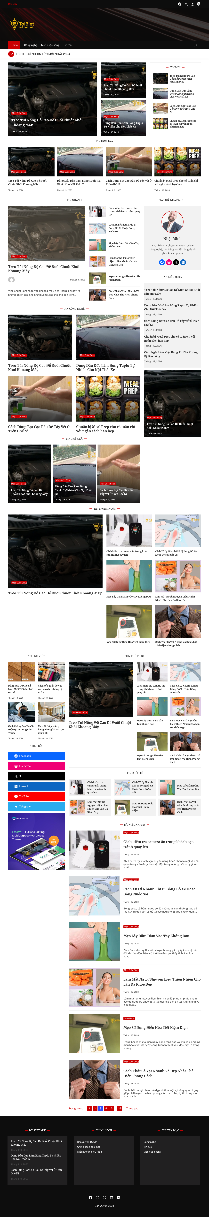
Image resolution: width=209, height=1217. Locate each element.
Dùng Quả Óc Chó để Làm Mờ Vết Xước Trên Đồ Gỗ (21, 689)
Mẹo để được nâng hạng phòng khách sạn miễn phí (51, 729)
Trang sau (132, 1108)
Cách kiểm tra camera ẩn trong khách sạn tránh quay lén (124, 211)
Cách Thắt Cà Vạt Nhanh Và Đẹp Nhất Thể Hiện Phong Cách (124, 295)
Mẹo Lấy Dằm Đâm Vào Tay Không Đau (128, 596)
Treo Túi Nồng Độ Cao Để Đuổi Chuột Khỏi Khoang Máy (182, 78)
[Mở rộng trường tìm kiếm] (195, 45)
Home (14, 45)
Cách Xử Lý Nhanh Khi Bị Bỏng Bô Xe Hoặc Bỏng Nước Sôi (122, 228)
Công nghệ (150, 1142)
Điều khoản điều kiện (89, 1151)
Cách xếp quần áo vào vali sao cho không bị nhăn (50, 689)
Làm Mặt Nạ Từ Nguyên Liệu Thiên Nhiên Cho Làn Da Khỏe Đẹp (123, 261)
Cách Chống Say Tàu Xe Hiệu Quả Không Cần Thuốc (21, 729)
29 (119, 1108)
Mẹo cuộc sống (152, 1151)
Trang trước (76, 1108)
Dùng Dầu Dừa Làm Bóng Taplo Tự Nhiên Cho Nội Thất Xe (182, 93)
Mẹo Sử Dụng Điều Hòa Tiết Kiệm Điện (128, 642)
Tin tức (148, 1146)
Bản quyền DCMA (87, 1142)
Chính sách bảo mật (88, 1146)
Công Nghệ (129, 1018)
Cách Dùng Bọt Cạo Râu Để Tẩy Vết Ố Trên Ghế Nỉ (183, 108)
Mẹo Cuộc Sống (19, 113)
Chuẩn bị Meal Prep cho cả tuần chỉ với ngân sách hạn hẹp (183, 123)
